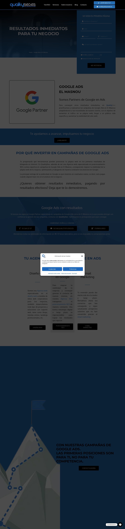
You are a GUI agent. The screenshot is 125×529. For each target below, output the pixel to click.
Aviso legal (74, 273)
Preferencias (72, 269)
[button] (82, 256)
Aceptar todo (52, 269)
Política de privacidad (66, 273)
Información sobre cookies (54, 273)
